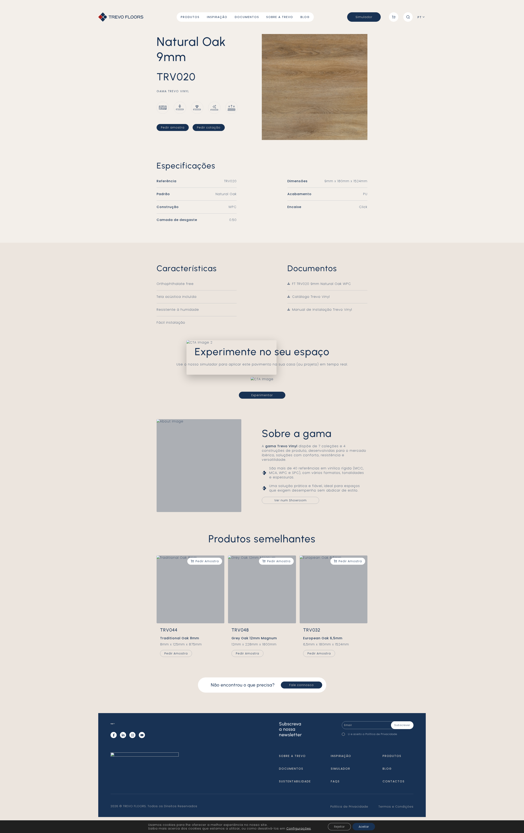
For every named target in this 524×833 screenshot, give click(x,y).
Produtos (190, 17)
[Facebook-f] (114, 735)
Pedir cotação (208, 127)
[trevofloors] (120, 17)
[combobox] (422, 17)
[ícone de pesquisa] (408, 17)
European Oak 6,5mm (322, 638)
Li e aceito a (373, 734)
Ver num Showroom (290, 500)
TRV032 (311, 630)
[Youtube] (142, 735)
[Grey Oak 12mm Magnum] (262, 589)
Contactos (394, 781)
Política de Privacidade (381, 734)
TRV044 (168, 630)
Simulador (364, 17)
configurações (298, 828)
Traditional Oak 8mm (179, 638)
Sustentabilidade (295, 781)
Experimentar (262, 395)
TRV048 (240, 630)
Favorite (204, 561)
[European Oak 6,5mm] (333, 589)
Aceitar (364, 827)
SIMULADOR (340, 769)
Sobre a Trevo (279, 17)
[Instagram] (132, 735)
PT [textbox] (420, 17)
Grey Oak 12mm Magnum (254, 638)
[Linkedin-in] (123, 735)
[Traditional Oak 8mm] (190, 589)
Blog (305, 17)
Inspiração (217, 17)
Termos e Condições (395, 807)
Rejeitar (339, 827)
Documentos (247, 17)
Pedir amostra (172, 127)
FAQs (335, 781)
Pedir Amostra (176, 653)
